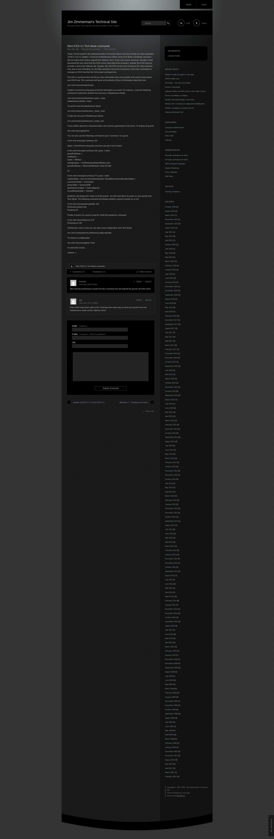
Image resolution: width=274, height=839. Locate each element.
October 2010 (170, 617)
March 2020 (169, 261)
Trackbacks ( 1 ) (99, 272)
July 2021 (169, 232)
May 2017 (169, 337)
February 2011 (170, 601)
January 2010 (170, 655)
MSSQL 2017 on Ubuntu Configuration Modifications (185, 104)
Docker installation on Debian (176, 95)
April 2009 (169, 684)
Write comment (110, 49)
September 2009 (171, 668)
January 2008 (170, 747)
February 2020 (170, 266)
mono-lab (186, 793)
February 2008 (170, 743)
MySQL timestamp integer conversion (179, 100)
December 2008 (171, 701)
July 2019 (169, 274)
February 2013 (170, 500)
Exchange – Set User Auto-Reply (177, 83)
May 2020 (169, 253)
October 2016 (170, 362)
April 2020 (169, 257)
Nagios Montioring (172, 168)
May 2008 (169, 730)
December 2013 (171, 471)
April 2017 (169, 341)
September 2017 (171, 324)
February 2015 (170, 425)
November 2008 (171, 705)
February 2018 (170, 316)
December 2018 (171, 286)
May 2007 (169, 764)
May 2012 (169, 538)
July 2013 (169, 483)
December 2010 (171, 609)
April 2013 (169, 492)
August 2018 (170, 299)
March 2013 (169, 496)
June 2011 (169, 584)
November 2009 (171, 663)
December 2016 (171, 353)
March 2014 (169, 458)
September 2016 (171, 366)
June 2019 (169, 278)
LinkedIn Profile (174, 56)
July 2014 (169, 446)
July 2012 (169, 529)
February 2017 (170, 349)
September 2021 (171, 224)
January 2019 (170, 282)
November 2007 (171, 756)
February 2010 (170, 651)
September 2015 (171, 395)
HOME (188, 5)
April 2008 (169, 735)
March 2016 (169, 379)
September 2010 (171, 621)
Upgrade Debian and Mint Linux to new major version (185, 91)
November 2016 (171, 358)
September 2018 (171, 295)
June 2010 (169, 634)
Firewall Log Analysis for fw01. (176, 155)
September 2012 (171, 521)
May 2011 (169, 588)
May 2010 (169, 638)
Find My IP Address (172, 192)
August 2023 (170, 211)
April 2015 (169, 416)
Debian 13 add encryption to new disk (179, 75)
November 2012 (171, 513)
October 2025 (170, 207)
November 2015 (171, 387)
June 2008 (169, 726)
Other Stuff (169, 136)
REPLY (139, 282)
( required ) (79, 326)
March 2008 (169, 739)
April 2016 (169, 374)
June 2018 (169, 303)
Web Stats (169, 176)
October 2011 (170, 567)
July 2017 (169, 332)
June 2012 (169, 534)
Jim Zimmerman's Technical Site (92, 22)
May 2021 (169, 236)
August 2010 (170, 626)
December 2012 (171, 508)
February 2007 (170, 776)
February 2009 (170, 693)
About (204, 5)
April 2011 (169, 592)
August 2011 (170, 575)
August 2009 (170, 672)
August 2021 (170, 228)
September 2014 (171, 437)
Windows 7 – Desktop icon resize (134, 402)
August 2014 (170, 441)
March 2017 (169, 345)
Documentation (94, 49)
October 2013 (170, 479)
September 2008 (171, 714)
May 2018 (169, 307)
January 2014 (170, 466)
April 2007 (169, 768)
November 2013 (171, 475)
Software (168, 140)
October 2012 (170, 517)
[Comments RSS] (71, 266)
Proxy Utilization (171, 172)
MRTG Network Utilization (175, 164)
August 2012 (170, 525)
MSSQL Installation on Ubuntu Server (179, 108)
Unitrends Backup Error (174, 112)
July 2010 (169, 630)
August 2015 (170, 400)
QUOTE (148, 282)
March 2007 (169, 772)
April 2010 (169, 642)
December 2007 (171, 751)
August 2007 (170, 760)
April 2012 (169, 542)
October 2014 (170, 433)
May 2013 (169, 487)
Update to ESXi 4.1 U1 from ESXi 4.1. (89, 402)
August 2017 (170, 328)
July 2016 (169, 370)
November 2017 (171, 320)
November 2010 (171, 613)
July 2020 (169, 249)
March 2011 (169, 596)
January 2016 (170, 383)
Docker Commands (172, 87)
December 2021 (171, 219)
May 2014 (169, 454)
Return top (150, 411)
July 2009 (169, 676)
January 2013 (170, 504)
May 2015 (169, 412)
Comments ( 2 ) (79, 272)
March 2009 (169, 689)
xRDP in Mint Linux (172, 79)
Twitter (204, 23)
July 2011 (168, 580)
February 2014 (170, 462)
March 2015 (169, 420)
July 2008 (169, 722)
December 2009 (171, 659)
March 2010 (169, 647)
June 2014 (169, 450)
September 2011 (171, 571)
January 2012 (170, 555)
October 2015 (170, 391)
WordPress (180, 796)
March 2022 (169, 215)
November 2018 (171, 291)
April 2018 (169, 312)
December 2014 (171, 429)
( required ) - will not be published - (89, 334)
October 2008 (170, 710)
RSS (188, 23)
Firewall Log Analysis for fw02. (176, 160)
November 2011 (171, 563)
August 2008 (170, 718)
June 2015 (169, 408)
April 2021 (169, 240)
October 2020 (170, 245)
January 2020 (170, 270)
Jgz (80, 300)
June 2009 (169, 680)
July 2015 (169, 404)
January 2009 (170, 697)
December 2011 (171, 559)
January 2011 (170, 605)
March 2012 (169, 546)
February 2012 (170, 550)
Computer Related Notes (174, 127)
